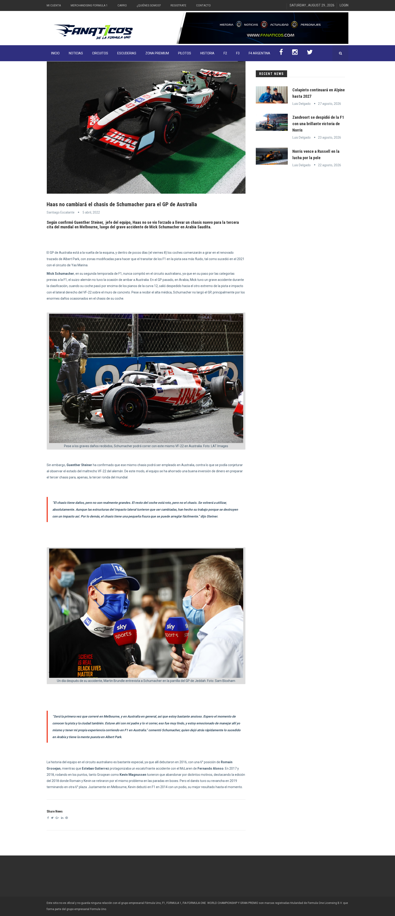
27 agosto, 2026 (329, 104)
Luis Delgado (301, 104)
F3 (238, 53)
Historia (207, 53)
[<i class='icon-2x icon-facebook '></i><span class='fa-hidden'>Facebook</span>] (281, 53)
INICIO (55, 53)
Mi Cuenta (54, 5)
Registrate (178, 5)
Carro (122, 5)
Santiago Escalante (61, 212)
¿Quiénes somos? (149, 5)
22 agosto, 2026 (329, 165)
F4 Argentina (259, 53)
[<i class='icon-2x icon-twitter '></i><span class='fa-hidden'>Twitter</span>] (309, 53)
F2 (225, 53)
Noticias (76, 53)
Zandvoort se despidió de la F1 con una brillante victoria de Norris (318, 123)
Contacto (203, 5)
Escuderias (126, 53)
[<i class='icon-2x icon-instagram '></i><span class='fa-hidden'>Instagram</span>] (295, 53)
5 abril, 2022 (91, 212)
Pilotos (184, 53)
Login (344, 5)
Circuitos (100, 53)
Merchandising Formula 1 (89, 5)
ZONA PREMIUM (157, 53)
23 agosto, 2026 (329, 137)
